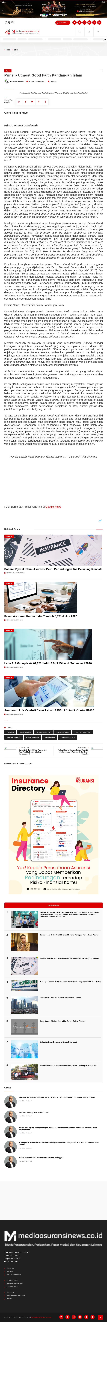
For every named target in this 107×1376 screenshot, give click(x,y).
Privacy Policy (12, 1280)
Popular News (53, 905)
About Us (10, 1268)
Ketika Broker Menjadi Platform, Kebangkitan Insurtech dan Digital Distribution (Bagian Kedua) (57, 1097)
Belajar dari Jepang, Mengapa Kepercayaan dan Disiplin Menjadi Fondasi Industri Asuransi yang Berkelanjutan (58, 1128)
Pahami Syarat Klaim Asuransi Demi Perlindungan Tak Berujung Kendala (53, 569)
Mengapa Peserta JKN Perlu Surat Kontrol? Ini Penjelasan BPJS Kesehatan (70, 982)
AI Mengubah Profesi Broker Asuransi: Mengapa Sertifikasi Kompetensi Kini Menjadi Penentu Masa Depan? (59, 1143)
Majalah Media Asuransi (16, 1295)
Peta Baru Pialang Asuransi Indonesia (34, 1112)
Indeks (9, 1299)
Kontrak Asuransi (43, 732)
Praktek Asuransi (13, 737)
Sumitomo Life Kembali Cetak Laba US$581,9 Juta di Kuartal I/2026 (49, 710)
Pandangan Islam (62, 732)
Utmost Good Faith (68, 737)
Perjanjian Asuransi (82, 732)
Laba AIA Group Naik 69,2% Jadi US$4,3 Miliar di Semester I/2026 (48, 663)
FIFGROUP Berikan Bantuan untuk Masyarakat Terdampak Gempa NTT (68, 1065)
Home (8, 50)
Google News (53, 506)
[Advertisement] (53, 1200)
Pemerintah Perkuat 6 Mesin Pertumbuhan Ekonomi (61, 998)
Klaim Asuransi (25, 732)
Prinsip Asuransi (32, 737)
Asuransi (9, 536)
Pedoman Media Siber (15, 1283)
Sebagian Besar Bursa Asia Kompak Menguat (58, 1042)
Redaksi (10, 1271)
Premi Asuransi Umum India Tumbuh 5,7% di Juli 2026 (40, 616)
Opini (16, 50)
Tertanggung (50, 737)
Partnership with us (14, 1274)
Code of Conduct (13, 1286)
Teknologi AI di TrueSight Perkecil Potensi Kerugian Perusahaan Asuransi (70, 935)
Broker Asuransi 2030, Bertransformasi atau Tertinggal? (41, 1158)
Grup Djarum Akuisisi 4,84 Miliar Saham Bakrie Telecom (62, 1021)
